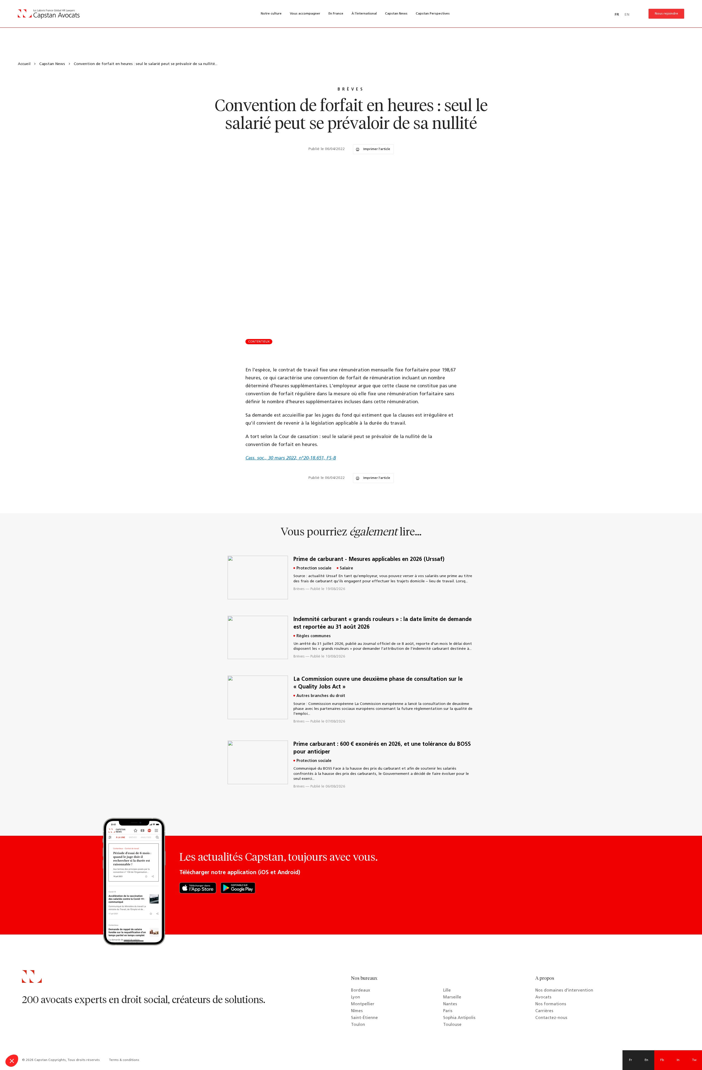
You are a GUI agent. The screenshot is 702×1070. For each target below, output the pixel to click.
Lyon (355, 997)
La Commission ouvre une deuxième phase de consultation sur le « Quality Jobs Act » (378, 683)
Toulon (358, 1025)
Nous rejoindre (666, 13)
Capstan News (396, 13)
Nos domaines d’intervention (564, 991)
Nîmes (357, 1011)
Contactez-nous (551, 1018)
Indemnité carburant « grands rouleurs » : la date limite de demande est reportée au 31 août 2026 (382, 623)
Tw (694, 1060)
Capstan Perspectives (433, 13)
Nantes (450, 1004)
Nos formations (550, 1004)
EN (626, 15)
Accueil (24, 64)
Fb (662, 1060)
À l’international (364, 13)
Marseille (452, 997)
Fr (630, 1060)
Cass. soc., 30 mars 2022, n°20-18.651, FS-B (290, 458)
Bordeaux (360, 991)
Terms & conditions (124, 1060)
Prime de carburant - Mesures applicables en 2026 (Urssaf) (369, 559)
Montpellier (362, 1004)
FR (617, 15)
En (646, 1060)
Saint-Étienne (364, 1018)
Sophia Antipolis (459, 1018)
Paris (447, 1011)
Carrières (544, 1011)
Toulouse (452, 1025)
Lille (447, 991)
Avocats (543, 997)
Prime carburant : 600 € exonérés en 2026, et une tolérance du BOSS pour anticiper (382, 748)
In (678, 1060)
